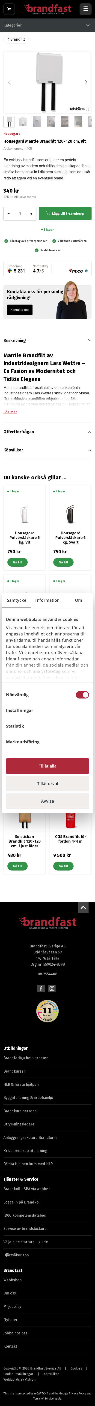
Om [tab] (78, 600)
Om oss (9, 1293)
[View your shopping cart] (9, 9)
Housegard (12, 134)
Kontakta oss (19, 309)
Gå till (17, 562)
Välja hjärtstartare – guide (25, 1242)
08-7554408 (47, 974)
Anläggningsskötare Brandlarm (30, 1137)
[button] (86, 82)
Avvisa (47, 801)
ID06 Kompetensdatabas (24, 1215)
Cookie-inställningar (18, 1374)
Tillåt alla (47, 766)
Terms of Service (43, 1398)
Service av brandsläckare (25, 1228)
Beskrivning (14, 340)
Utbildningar (15, 1048)
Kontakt (10, 1346)
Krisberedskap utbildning (25, 1151)
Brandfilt (17, 39)
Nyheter (10, 1320)
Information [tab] (47, 600)
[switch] (82, 710)
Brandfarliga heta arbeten (25, 1058)
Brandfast (12, 1270)
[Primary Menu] (86, 9)
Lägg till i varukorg (68, 213)
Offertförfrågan (18, 431)
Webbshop (12, 1280)
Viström (30, 1380)
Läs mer (10, 412)
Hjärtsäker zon (16, 1255)
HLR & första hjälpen (21, 1084)
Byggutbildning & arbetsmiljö (28, 1097)
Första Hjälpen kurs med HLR (28, 1164)
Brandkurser (14, 1071)
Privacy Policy (77, 1393)
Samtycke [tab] (16, 600)
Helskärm (76, 109)
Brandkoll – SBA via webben (26, 1189)
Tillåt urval (47, 783)
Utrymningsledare (18, 1124)
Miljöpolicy (12, 1306)
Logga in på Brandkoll (21, 1202)
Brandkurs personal (20, 1111)
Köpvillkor (13, 450)
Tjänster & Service (20, 1179)
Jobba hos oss (15, 1333)
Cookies (76, 1368)
